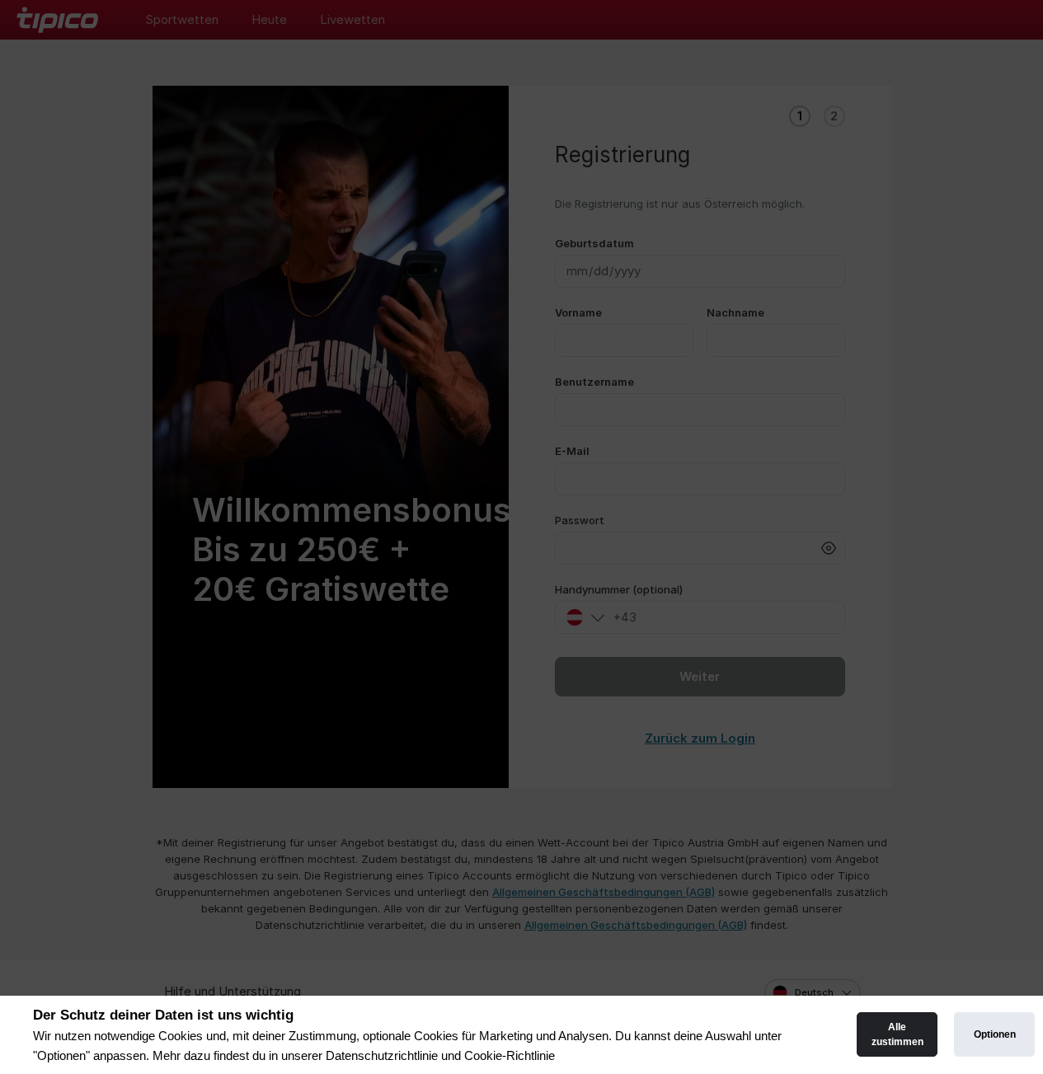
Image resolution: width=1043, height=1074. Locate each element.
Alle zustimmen (897, 1034)
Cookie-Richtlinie (509, 1055)
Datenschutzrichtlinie (382, 1055)
